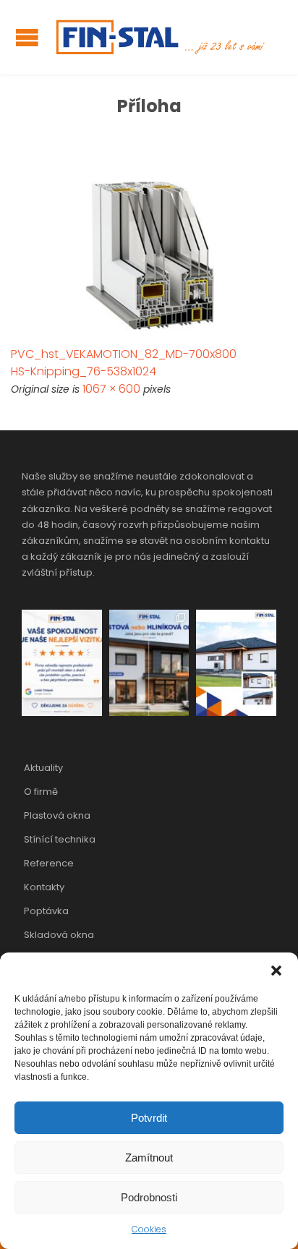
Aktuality (43, 768)
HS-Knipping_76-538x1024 (83, 371)
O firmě (41, 791)
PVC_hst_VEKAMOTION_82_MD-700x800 (124, 354)
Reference (49, 863)
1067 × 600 (111, 388)
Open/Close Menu (27, 37)
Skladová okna (59, 935)
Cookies (149, 1229)
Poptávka (46, 911)
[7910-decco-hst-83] (149, 257)
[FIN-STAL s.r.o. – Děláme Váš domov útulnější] (159, 37)
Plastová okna (57, 815)
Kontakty (44, 887)
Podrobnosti (149, 1197)
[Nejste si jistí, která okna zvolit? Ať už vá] (149, 663)
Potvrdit (149, 1118)
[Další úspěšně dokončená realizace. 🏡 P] (236, 663)
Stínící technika (59, 839)
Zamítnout (149, 1157)
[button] (276, 970)
